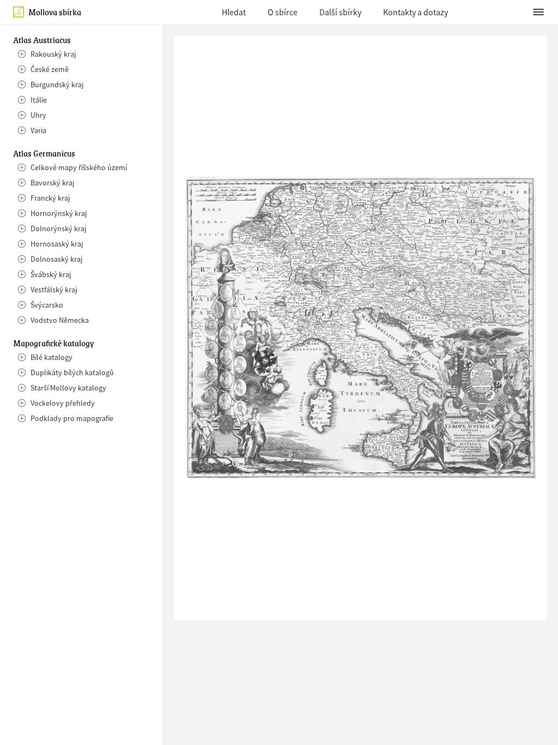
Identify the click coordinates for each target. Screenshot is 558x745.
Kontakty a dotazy (415, 12)
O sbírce (283, 12)
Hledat (234, 12)
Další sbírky (340, 12)
